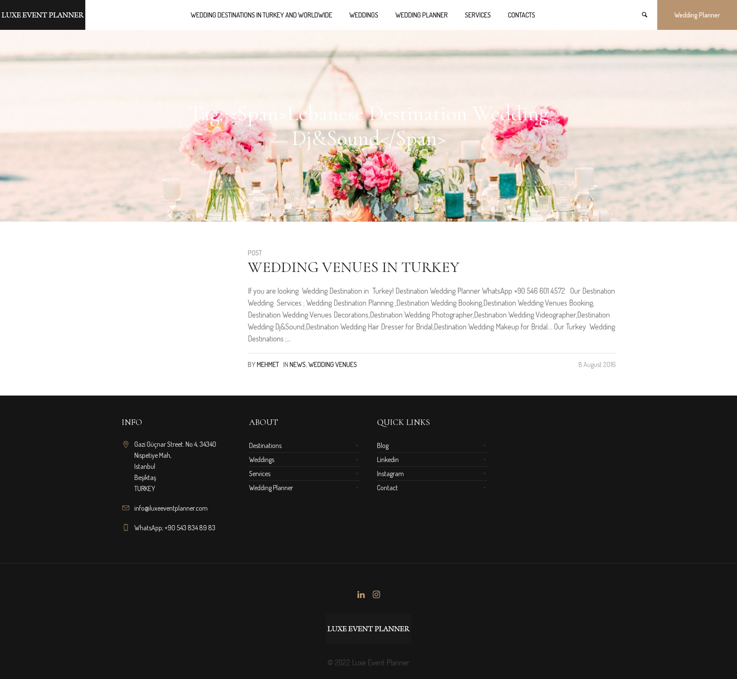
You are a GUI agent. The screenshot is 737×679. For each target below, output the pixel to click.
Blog (383, 445)
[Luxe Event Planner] (368, 629)
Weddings (261, 459)
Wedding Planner (271, 487)
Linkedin (388, 459)
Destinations (265, 445)
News (298, 364)
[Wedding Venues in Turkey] (178, 304)
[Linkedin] (360, 594)
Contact (387, 487)
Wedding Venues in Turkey (353, 267)
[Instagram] (376, 594)
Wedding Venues (332, 364)
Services (259, 473)
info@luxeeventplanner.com (171, 508)
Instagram (390, 473)
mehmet (268, 364)
